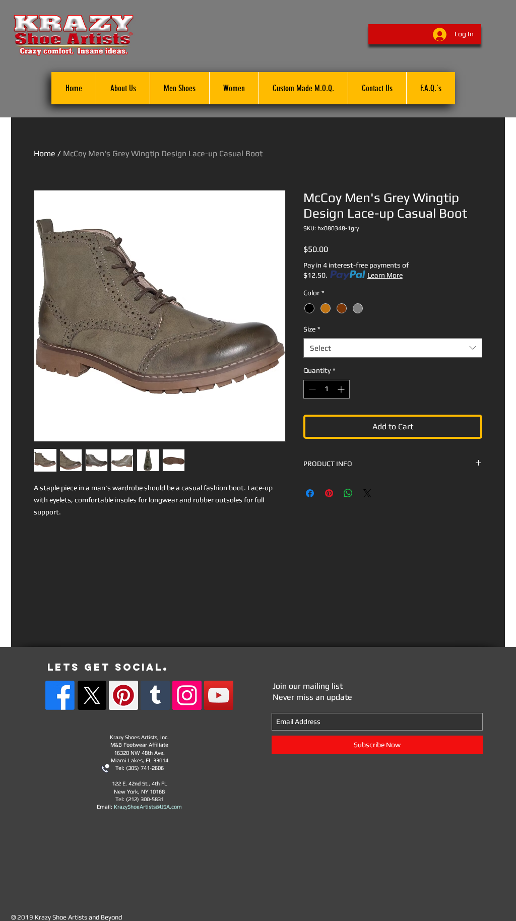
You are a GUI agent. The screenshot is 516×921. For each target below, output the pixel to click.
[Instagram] (187, 695)
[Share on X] (367, 493)
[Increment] (342, 389)
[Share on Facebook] (310, 493)
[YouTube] (218, 695)
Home (44, 153)
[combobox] (392, 348)
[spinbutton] (326, 389)
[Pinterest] (123, 695)
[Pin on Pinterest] (329, 493)
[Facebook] (60, 695)
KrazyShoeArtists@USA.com (148, 807)
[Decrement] (311, 389)
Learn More (385, 275)
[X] (91, 695)
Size (311, 329)
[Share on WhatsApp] (348, 493)
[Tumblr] (155, 695)
